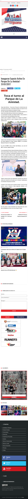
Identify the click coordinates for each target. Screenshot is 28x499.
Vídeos (4, 450)
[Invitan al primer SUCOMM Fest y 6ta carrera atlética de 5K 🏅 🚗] (24, 407)
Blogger (23, 497)
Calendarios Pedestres (7, 427)
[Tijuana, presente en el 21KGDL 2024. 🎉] (11, 412)
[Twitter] (15, 5)
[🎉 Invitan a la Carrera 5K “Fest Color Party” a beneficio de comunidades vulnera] (17, 407)
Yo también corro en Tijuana (17, 74)
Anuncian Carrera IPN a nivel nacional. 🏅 (9, 270)
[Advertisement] (14, 55)
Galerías (4, 438)
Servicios (18, 2)
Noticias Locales (6, 70)
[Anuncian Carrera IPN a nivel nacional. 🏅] (14, 260)
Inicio (9, 2)
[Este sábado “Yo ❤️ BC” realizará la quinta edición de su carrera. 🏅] (24, 412)
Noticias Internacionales (7, 441)
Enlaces (7, 317)
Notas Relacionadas (7, 223)
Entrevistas (5, 434)
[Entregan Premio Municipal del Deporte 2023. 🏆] (17, 412)
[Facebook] (11, 5)
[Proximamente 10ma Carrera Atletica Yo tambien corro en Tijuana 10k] (14, 236)
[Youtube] (13, 5)
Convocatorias (5, 432)
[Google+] (17, 5)
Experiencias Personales (7, 436)
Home (2, 70)
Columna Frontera (6, 429)
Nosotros (13, 2)
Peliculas (4, 447)
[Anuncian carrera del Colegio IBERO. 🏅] (4, 412)
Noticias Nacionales (6, 445)
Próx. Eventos (20, 317)
